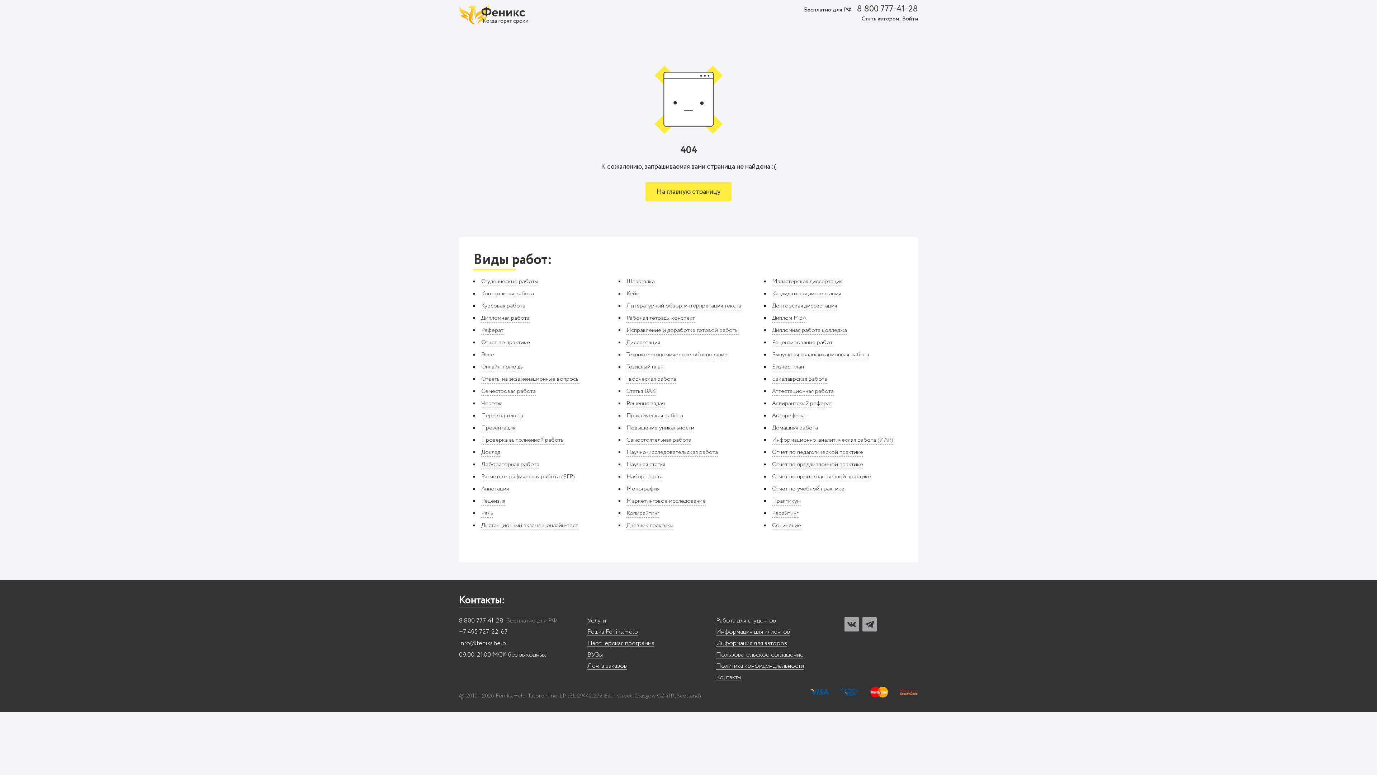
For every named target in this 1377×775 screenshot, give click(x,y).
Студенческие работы (509, 281)
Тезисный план (644, 367)
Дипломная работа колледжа (809, 330)
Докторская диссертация (804, 306)
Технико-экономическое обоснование (677, 355)
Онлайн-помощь (502, 367)
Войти (910, 19)
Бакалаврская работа (799, 379)
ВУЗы (595, 655)
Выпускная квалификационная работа (820, 355)
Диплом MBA (789, 318)
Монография (642, 489)
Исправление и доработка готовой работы (682, 330)
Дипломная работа (505, 318)
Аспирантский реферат (802, 403)
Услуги (596, 620)
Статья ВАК (641, 391)
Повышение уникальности (660, 428)
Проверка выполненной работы (522, 440)
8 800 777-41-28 (887, 9)
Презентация (498, 428)
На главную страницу (688, 192)
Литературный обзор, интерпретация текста (683, 306)
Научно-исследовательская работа (672, 452)
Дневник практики (649, 525)
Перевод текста (502, 416)
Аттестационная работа (803, 391)
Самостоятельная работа (658, 440)
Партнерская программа (620, 643)
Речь (487, 513)
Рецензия (493, 501)
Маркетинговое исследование (666, 501)
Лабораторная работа (510, 464)
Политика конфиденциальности (760, 666)
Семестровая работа (508, 391)
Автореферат (789, 416)
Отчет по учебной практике (808, 489)
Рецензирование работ (802, 342)
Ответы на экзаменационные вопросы (530, 379)
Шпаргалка (640, 281)
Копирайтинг (642, 513)
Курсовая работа (503, 306)
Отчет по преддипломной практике (817, 464)
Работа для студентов (746, 620)
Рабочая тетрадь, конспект (660, 318)
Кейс (632, 294)
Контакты (728, 677)
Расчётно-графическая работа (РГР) (528, 477)
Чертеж (491, 403)
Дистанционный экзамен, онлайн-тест (529, 525)
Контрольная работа (507, 294)
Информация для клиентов (753, 632)
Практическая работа (654, 416)
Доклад (490, 452)
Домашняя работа (795, 428)
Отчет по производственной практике (821, 477)
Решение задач (645, 403)
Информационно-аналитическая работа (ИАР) (832, 440)
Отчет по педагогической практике (817, 452)
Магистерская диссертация (807, 281)
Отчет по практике (505, 342)
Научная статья (645, 464)
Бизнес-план (788, 367)
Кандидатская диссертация (806, 294)
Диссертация (643, 342)
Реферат (492, 330)
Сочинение (786, 525)
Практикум (786, 501)
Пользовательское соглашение (760, 655)
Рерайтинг (785, 513)
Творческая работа (651, 379)
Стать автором (880, 19)
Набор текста (644, 477)
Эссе (487, 355)
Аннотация (495, 489)
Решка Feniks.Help (612, 632)
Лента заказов (607, 666)
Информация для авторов (751, 643)
